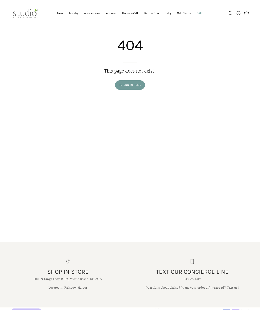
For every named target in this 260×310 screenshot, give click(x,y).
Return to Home (130, 84)
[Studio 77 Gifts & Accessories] (25, 13)
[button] (73, 13)
